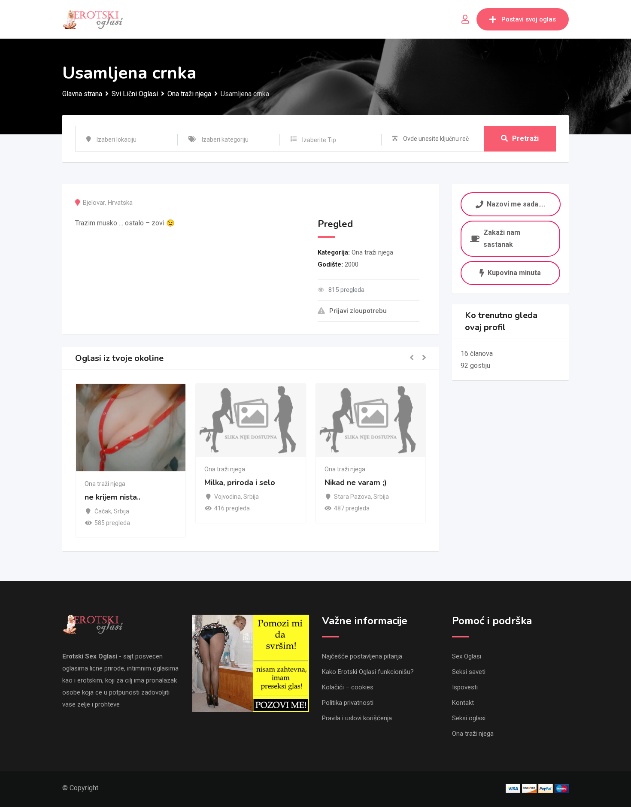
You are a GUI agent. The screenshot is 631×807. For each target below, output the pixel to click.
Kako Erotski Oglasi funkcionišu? (368, 672)
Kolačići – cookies (347, 687)
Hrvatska (120, 202)
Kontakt (463, 703)
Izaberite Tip (319, 140)
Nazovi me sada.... (516, 204)
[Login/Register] (465, 19)
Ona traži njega (372, 252)
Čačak (102, 511)
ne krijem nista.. (112, 497)
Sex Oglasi (466, 656)
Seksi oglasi (468, 718)
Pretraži (525, 138)
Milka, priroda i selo (239, 482)
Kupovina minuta (514, 273)
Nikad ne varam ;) (356, 482)
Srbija (121, 511)
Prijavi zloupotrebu (358, 311)
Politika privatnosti (347, 703)
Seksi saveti (468, 672)
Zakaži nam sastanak (501, 238)
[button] (412, 358)
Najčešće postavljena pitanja (362, 656)
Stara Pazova (352, 496)
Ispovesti (465, 687)
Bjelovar (94, 202)
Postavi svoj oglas (528, 19)
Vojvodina (227, 496)
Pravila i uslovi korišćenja (357, 718)
